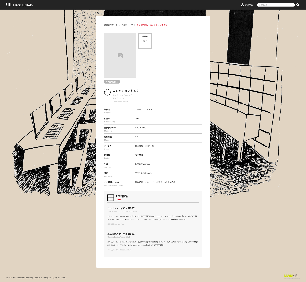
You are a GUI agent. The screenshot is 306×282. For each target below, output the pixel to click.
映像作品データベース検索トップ (118, 25)
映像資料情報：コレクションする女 (152, 25)
